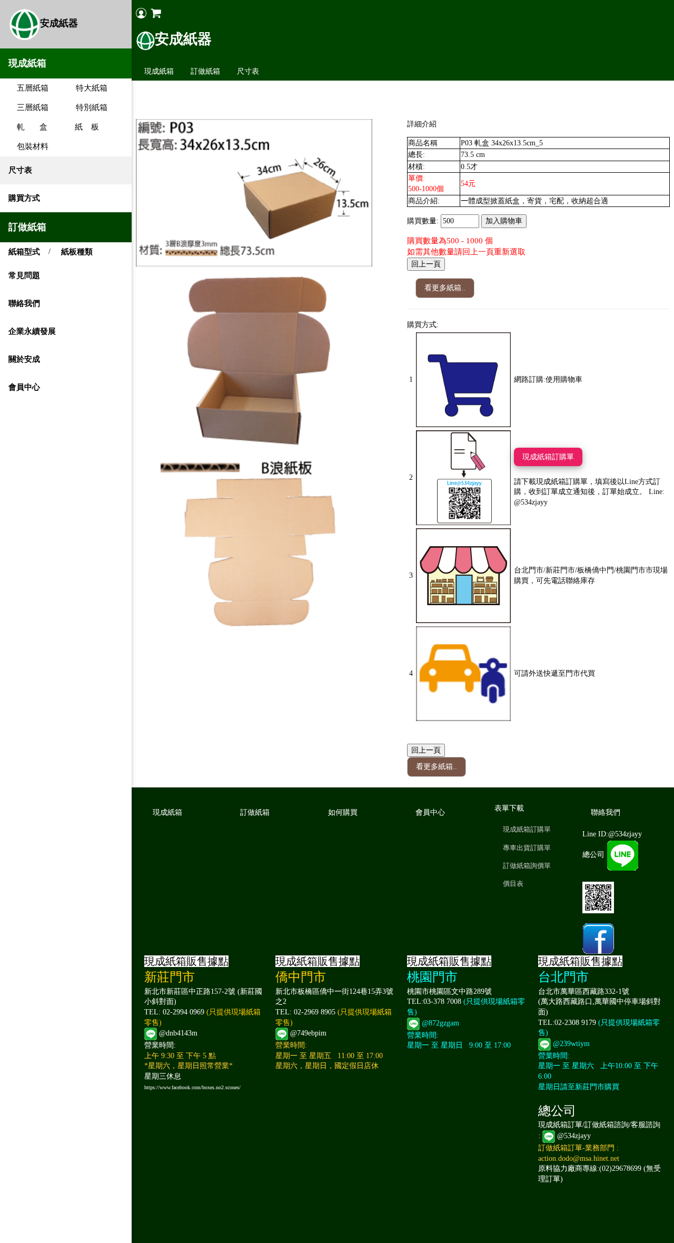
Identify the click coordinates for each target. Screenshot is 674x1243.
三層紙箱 (28, 107)
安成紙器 (59, 23)
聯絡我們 (24, 303)
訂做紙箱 (205, 71)
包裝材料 (28, 146)
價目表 (513, 883)
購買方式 (24, 198)
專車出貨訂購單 (527, 848)
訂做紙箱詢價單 (527, 866)
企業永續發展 (32, 331)
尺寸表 (20, 170)
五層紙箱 (28, 88)
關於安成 (24, 359)
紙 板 (82, 127)
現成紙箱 (159, 71)
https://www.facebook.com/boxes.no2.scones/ (192, 1087)
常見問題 (24, 275)
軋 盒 (27, 127)
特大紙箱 (87, 88)
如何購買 (343, 812)
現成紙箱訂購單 (548, 457)
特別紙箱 (87, 107)
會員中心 (24, 387)
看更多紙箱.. (444, 288)
